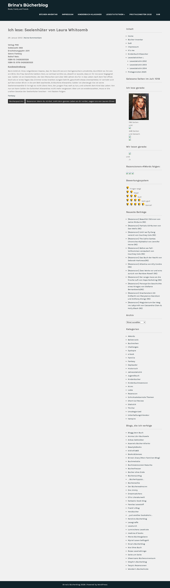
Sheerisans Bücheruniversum (141, 558)
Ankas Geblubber (136, 440)
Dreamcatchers (135, 493)
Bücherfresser (134, 468)
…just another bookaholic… (140, 515)
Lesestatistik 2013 (138, 65)
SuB (158, 14)
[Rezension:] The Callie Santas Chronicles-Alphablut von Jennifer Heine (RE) (144, 241)
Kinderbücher (134, 379)
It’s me (131, 50)
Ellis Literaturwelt (136, 497)
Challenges (133, 347)
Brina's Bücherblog (28, 5)
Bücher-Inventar (48, 14)
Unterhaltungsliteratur (138, 415)
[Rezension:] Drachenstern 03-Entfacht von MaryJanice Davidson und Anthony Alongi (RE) (144, 296)
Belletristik (133, 340)
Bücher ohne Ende (136, 472)
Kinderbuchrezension (138, 383)
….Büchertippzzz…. (136, 479)
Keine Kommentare (33, 38)
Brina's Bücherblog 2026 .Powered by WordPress (85, 584)
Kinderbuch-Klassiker (90, 14)
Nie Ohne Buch (135, 547)
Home (130, 36)
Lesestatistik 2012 (138, 61)
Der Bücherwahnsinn (137, 486)
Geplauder (132, 365)
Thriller (131, 408)
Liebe (130, 390)
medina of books (135, 533)
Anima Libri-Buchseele (138, 436)
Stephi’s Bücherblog (137, 562)
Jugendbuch (133, 375)
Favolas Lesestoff (136, 504)
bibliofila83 (133, 450)
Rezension (132, 393)
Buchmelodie (134, 461)
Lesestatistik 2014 (138, 68)
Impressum (67, 14)
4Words (131, 336)
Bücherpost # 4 (16, 101)
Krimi (130, 386)
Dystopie (132, 350)
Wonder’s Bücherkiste (138, 569)
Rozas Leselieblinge (137, 551)
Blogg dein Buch (135, 432)
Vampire (132, 419)
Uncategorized (134, 411)
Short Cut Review (136, 401)
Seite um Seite (135, 554)
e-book (131, 354)
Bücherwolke (134, 483)
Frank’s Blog (134, 508)
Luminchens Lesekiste (138, 529)
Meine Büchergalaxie (138, 537)
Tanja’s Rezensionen (137, 565)
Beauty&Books (135, 447)
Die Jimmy (133, 490)
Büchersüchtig (135, 476)
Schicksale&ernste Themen (141, 397)
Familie (131, 358)
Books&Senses (135, 454)
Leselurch (132, 526)
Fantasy (11, 95)
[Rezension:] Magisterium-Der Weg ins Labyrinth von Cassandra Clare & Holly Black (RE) (145, 305)
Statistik (132, 404)
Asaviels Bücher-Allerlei (139, 443)
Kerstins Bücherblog (137, 519)
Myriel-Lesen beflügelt (138, 540)
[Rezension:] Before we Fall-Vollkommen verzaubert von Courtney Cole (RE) (141, 251)
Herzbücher (133, 511)
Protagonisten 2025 (140, 14)
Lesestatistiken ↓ (115, 14)
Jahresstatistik (135, 372)
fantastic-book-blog (137, 501)
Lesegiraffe (133, 522)
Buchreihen (133, 343)
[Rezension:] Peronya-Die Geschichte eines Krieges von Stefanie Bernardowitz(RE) (145, 286)
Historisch (133, 368)
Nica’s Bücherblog (136, 544)
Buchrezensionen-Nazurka (140, 465)
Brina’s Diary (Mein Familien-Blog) (144, 458)
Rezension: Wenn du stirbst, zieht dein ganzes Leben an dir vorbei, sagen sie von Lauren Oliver (70, 101)
